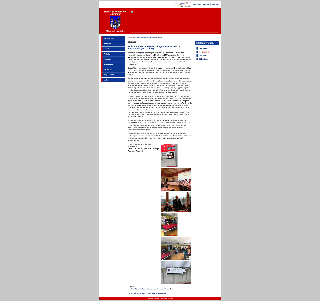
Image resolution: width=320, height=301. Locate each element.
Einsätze (107, 49)
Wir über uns (109, 38)
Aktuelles (107, 44)
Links (106, 80)
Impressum (197, 5)
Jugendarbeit (109, 75)
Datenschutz (214, 5)
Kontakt (206, 5)
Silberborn (203, 59)
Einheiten (107, 59)
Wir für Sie (108, 69)
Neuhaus (203, 56)
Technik (107, 54)
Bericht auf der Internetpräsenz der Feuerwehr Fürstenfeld (152, 289)
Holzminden (149, 37)
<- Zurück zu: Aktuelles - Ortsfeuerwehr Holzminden (147, 293)
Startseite (140, 37)
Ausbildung (108, 64)
